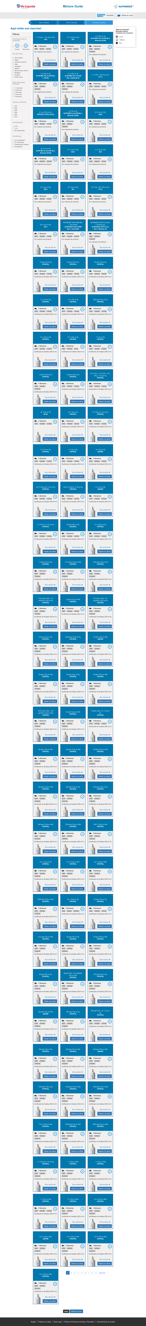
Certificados (17, 136)
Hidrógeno (18, 66)
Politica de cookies (45, 1322)
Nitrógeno (18, 73)
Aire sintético (19, 58)
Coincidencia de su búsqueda (20, 39)
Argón (16, 60)
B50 (16, 115)
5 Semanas (18, 94)
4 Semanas (18, 92)
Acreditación (18, 147)
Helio (16, 64)
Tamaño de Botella (19, 102)
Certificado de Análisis (22, 144)
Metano (17, 68)
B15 (16, 106)
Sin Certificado (19, 142)
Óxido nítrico (19, 77)
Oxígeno (17, 75)
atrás (66, 1311)
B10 (16, 117)
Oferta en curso (127, 15)
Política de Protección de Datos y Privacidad (79, 1322)
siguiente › (102, 1273)
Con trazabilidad (20, 140)
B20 (16, 112)
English (33, 1322)
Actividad (110, 15)
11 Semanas (19, 88)
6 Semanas (18, 96)
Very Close (26, 49)
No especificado (20, 131)
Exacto (17, 49)
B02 (16, 108)
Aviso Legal (58, 1322)
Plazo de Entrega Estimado (19, 83)
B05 (16, 110)
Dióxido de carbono (21, 62)
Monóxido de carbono (21, 71)
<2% (16, 128)
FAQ (120, 43)
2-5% (16, 126)
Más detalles (49, 60)
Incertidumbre (18, 122)
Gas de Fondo (18, 54)
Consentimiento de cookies (106, 1322)
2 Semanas (18, 90)
